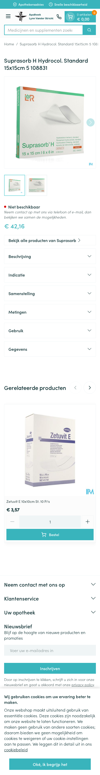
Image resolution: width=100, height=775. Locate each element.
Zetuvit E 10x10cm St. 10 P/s (28, 501)
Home (9, 43)
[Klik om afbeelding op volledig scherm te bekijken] (50, 122)
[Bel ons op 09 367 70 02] (59, 16)
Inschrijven (50, 668)
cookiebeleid (16, 749)
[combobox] (43, 30)
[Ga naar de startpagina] (34, 17)
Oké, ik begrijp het (50, 764)
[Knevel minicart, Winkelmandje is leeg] (70, 16)
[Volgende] (90, 122)
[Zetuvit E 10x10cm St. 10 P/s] (50, 450)
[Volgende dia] (90, 387)
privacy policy (83, 684)
